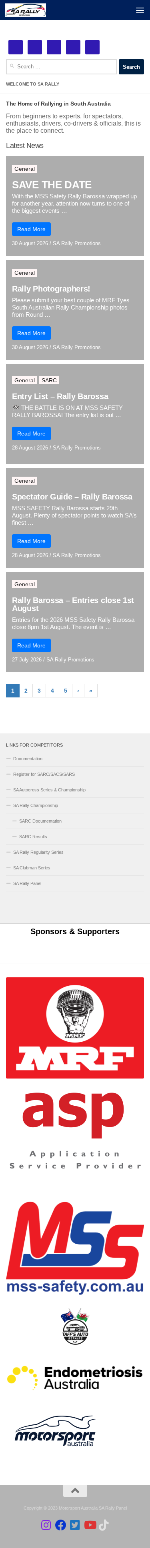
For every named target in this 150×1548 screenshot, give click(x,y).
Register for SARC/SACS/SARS (44, 774)
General (24, 169)
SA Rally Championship (35, 805)
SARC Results (33, 836)
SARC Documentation (40, 821)
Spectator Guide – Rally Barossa (72, 497)
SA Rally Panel (27, 883)
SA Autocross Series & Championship (49, 789)
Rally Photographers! (51, 289)
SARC (49, 380)
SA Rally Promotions (77, 243)
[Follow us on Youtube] (89, 1525)
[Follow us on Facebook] (60, 1525)
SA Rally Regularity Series (38, 852)
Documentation (27, 758)
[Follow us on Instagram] (46, 1525)
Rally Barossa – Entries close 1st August (73, 604)
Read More (31, 229)
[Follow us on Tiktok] (104, 1525)
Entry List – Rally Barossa (60, 396)
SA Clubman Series (31, 867)
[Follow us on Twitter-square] (75, 1525)
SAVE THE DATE (52, 185)
